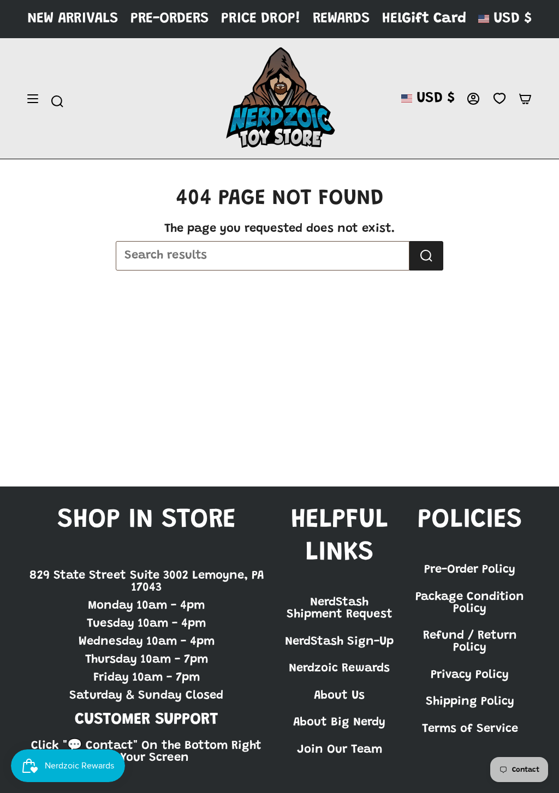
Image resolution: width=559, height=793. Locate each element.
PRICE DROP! (261, 18)
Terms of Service (470, 729)
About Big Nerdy (339, 723)
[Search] (426, 256)
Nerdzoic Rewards (339, 669)
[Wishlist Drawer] (499, 98)
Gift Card (434, 18)
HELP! (400, 18)
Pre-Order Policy (469, 570)
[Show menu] (33, 98)
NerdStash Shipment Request (340, 609)
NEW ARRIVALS (72, 18)
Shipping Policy (470, 702)
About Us (339, 696)
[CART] (525, 98)
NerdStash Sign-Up (339, 642)
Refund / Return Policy (470, 642)
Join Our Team (339, 750)
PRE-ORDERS (169, 18)
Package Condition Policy (469, 603)
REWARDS (341, 18)
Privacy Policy (470, 675)
